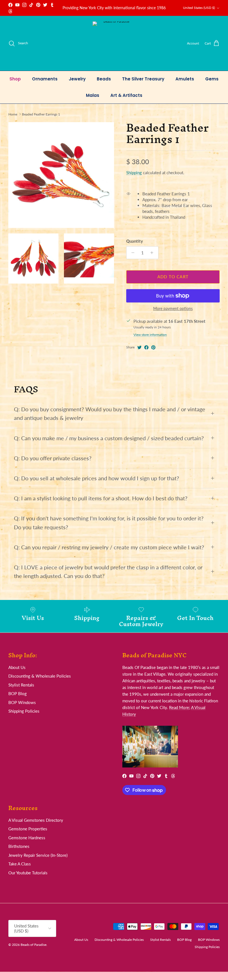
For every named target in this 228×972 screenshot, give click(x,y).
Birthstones (18, 846)
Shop (15, 79)
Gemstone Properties (27, 828)
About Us (17, 667)
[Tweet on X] (139, 347)
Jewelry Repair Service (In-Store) (38, 855)
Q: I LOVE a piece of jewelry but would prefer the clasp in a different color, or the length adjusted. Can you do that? (108, 571)
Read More (179, 707)
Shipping (134, 172)
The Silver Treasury (143, 79)
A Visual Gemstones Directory (35, 820)
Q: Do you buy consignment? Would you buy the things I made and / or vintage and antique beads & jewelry (109, 413)
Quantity (134, 240)
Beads (104, 79)
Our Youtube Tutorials (28, 872)
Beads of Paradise (33, 945)
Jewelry (77, 79)
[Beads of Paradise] (114, 43)
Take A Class (19, 863)
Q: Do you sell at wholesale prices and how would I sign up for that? (96, 478)
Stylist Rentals (21, 684)
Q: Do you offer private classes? (52, 458)
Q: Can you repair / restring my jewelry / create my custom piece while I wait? (109, 547)
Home (12, 114)
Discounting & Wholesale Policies (39, 675)
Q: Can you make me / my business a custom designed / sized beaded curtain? (109, 438)
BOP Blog (17, 693)
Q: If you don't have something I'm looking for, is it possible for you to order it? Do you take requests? (109, 522)
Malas (92, 95)
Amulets (184, 79)
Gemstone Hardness (26, 837)
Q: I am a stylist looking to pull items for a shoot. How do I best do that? (100, 498)
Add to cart (173, 276)
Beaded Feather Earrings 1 (41, 114)
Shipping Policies (23, 710)
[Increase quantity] (153, 253)
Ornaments (45, 79)
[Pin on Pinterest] (153, 347)
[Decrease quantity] (131, 253)
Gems (212, 79)
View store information (150, 335)
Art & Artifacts (126, 95)
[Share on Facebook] (146, 347)
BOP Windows (22, 702)
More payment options (173, 308)
